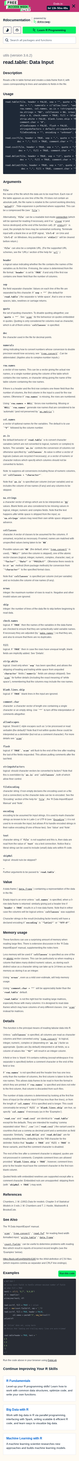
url (56, 252)
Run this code (67, 1273)
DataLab (52, 1360)
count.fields (12, 1244)
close (58, 221)
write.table (28, 1237)
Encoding (58, 819)
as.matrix (46, 411)
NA (66, 502)
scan (29, 317)
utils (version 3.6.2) (17, 55)
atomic (10, 958)
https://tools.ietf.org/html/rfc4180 (19, 1259)
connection (61, 217)
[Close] (73, 6)
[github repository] (17, 30)
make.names (46, 633)
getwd (7, 206)
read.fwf (39, 1233)
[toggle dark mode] (7, 30)
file (34, 210)
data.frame (25, 889)
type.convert (49, 353)
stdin (60, 225)
